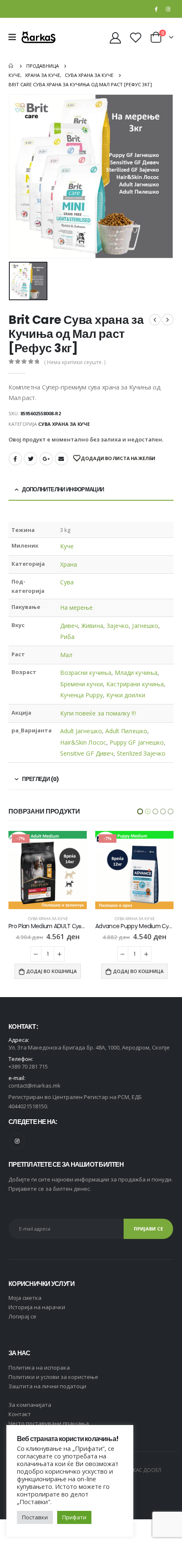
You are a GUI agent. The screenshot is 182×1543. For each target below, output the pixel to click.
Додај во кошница (51, 971)
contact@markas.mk (34, 1085)
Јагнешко (145, 626)
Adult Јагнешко (81, 731)
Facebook (15, 459)
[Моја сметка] (115, 37)
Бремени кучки (81, 684)
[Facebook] (155, 8)
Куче (67, 546)
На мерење (76, 607)
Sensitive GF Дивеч (86, 753)
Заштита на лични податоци (47, 1386)
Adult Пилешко (126, 731)
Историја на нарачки (36, 1307)
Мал (66, 655)
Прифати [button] (74, 1517)
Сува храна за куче (64, 424)
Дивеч (69, 626)
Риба (67, 637)
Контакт (19, 1414)
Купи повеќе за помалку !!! (98, 713)
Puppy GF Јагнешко (137, 742)
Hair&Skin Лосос (83, 742)
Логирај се (22, 1316)
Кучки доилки (125, 695)
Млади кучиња (136, 673)
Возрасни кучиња (85, 673)
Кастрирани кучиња (135, 684)
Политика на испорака (39, 1367)
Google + (46, 459)
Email (61, 459)
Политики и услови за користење (53, 1377)
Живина (92, 626)
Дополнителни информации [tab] (63, 489)
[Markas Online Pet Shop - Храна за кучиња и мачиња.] (38, 37)
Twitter (30, 459)
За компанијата (29, 1405)
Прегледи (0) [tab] (40, 779)
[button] (140, 811)
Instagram (17, 1141)
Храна (68, 564)
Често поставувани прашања (48, 1423)
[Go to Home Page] (11, 66)
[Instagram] (168, 8)
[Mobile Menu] (15, 37)
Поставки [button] (35, 1517)
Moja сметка (24, 1298)
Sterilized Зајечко (141, 753)
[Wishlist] (135, 37)
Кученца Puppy (81, 695)
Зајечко (118, 626)
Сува (67, 582)
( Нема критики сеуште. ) (74, 362)
